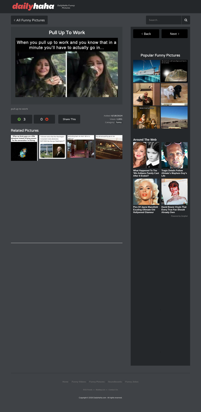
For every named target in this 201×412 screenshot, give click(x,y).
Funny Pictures (97, 382)
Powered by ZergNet (179, 216)
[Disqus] (66, 202)
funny (119, 122)
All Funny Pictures (30, 20)
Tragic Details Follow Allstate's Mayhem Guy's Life (174, 173)
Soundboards (115, 382)
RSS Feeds (87, 390)
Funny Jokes (131, 382)
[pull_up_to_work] (66, 67)
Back (147, 34)
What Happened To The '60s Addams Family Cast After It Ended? (146, 173)
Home (65, 382)
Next (173, 34)
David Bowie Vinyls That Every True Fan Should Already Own (173, 210)
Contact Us (113, 390)
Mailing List (100, 390)
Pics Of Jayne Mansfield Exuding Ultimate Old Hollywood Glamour (145, 210)
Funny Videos (79, 382)
